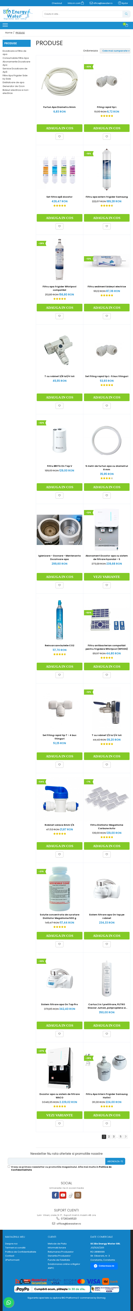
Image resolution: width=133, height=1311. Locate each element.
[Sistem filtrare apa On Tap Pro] (59, 978)
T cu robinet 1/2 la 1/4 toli (107, 735)
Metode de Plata (57, 1243)
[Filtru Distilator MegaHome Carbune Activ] (107, 799)
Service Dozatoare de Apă (15, 70)
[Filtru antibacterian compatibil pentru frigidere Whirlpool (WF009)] (107, 620)
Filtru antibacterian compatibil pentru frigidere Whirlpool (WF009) (107, 647)
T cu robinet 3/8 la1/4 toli (59, 376)
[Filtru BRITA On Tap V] (59, 440)
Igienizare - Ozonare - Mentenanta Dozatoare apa (59, 557)
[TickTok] (70, 1195)
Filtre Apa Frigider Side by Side (15, 77)
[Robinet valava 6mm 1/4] (59, 799)
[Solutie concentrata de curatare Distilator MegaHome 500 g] (59, 888)
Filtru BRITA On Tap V (59, 466)
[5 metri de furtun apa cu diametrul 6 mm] (107, 440)
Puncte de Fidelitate (59, 1260)
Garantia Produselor (59, 1255)
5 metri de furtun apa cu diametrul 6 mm (107, 467)
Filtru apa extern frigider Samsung (107, 196)
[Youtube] (62, 1195)
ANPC (51, 1268)
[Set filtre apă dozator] (59, 171)
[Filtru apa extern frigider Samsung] (107, 171)
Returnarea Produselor (61, 1251)
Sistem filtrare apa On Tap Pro (59, 1004)
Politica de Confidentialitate (20, 1251)
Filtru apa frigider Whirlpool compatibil (59, 288)
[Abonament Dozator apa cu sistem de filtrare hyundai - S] (107, 529)
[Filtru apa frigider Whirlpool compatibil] (59, 260)
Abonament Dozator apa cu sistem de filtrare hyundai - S (107, 557)
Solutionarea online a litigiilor (64, 1264)
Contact (9, 1255)
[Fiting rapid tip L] (107, 81)
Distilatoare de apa (13, 82)
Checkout (57, 3)
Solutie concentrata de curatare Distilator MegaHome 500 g (59, 916)
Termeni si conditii (15, 1247)
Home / (10, 32)
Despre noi (11, 1243)
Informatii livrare (57, 1247)
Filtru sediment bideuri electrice (107, 286)
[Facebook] (55, 1195)
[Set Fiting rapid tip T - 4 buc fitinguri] (59, 709)
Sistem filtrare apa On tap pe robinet (106, 916)
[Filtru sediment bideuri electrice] (107, 261)
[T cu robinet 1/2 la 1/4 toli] (107, 709)
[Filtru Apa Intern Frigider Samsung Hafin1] (107, 1068)
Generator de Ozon (14, 86)
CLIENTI (52, 1237)
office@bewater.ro (102, 3)
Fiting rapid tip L (107, 107)
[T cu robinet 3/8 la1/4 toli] (59, 350)
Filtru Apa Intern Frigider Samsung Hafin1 (107, 1095)
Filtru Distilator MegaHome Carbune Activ (106, 826)
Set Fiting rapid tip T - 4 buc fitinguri (59, 737)
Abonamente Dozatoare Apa (16, 63)
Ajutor (124, 3)
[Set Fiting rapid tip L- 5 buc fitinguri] (107, 350)
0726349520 (68, 1218)
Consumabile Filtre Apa (16, 58)
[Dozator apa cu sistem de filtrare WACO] (59, 1068)
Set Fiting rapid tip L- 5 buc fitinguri (106, 376)
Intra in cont (74, 3)
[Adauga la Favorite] (59, 137)
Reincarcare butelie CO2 (59, 645)
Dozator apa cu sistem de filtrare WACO (59, 1095)
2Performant (12, 1260)
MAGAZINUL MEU (15, 1237)
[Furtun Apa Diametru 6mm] (59, 81)
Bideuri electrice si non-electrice (16, 91)
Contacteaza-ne (106, 1266)
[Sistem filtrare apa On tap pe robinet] (107, 888)
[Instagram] (77, 1195)
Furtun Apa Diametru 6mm (59, 107)
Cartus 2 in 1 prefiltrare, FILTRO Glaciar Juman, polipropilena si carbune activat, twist (107, 1006)
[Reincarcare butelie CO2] (59, 619)
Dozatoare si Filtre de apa (14, 52)
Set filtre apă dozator (59, 196)
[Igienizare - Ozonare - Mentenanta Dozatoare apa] (59, 530)
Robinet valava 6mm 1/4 (59, 825)
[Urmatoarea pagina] (125, 1137)
